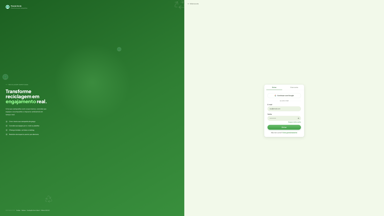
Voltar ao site (194, 4)
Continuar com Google (285, 95)
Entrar (274, 87)
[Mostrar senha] (298, 118)
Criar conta (294, 87)
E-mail (270, 104)
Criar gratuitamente (289, 133)
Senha (270, 114)
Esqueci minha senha (294, 122)
